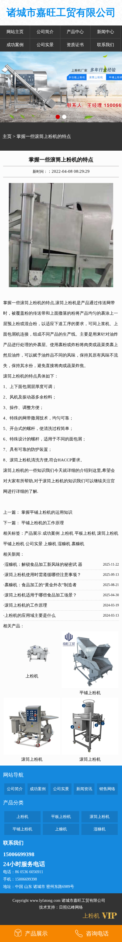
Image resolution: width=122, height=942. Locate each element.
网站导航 (13, 775)
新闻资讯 (84, 789)
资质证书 (75, 44)
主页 (7, 136)
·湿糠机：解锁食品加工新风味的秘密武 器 (42, 564)
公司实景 (45, 44)
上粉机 (67, 533)
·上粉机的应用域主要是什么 (29, 615)
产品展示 (32, 533)
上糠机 (50, 544)
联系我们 (105, 44)
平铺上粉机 (13, 544)
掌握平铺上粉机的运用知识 (46, 512)
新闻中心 (105, 31)
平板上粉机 (85, 533)
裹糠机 (77, 544)
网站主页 (15, 31)
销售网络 (107, 789)
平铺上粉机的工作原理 (42, 523)
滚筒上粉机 (30, 302)
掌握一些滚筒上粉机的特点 (43, 136)
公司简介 (45, 31)
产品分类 (13, 802)
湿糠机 (64, 544)
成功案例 (15, 44)
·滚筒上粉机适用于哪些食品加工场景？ (40, 595)
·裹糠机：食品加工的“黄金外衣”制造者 (40, 585)
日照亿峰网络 (71, 907)
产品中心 (75, 31)
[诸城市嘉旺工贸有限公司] (61, 87)
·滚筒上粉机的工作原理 (25, 605)
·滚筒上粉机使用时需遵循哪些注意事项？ (42, 574)
